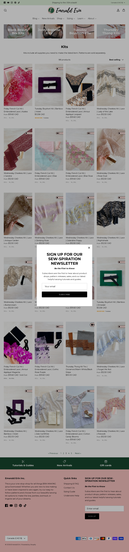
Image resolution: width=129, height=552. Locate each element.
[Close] (89, 248)
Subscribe (64, 294)
